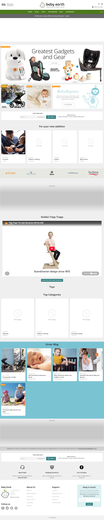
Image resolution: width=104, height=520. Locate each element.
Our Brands (70, 12)
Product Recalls (56, 502)
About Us (29, 490)
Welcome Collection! (89, 496)
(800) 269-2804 (98, 7)
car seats (70, 116)
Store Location (31, 499)
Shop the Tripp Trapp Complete (52, 280)
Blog (37, 12)
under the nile (81, 116)
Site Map (29, 505)
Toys (52, 286)
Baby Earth (53, 517)
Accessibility (30, 502)
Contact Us (30, 496)
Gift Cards (54, 499)
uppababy (75, 116)
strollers (60, 116)
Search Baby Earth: (38, 113)
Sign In (101, 12)
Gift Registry (52, 12)
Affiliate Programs (31, 493)
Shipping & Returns (57, 493)
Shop (44, 12)
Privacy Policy (55, 496)
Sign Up (89, 504)
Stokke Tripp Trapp (52, 217)
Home (30, 12)
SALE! (61, 12)
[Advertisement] (52, 30)
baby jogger (65, 116)
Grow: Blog (52, 344)
